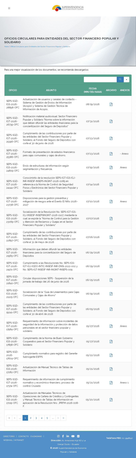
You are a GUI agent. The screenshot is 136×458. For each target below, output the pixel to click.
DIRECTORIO (9, 436)
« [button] (9, 418)
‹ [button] (14, 418)
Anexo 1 (124, 382)
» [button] (63, 418)
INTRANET (19, 440)
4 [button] (41, 418)
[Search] (120, 79)
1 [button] (25, 418)
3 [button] (36, 418)
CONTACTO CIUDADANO (30, 436)
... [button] (20, 418)
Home (6, 46)
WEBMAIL (8, 440)
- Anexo (124, 153)
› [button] (58, 418)
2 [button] (30, 418)
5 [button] (47, 418)
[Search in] (126, 79)
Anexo (123, 167)
